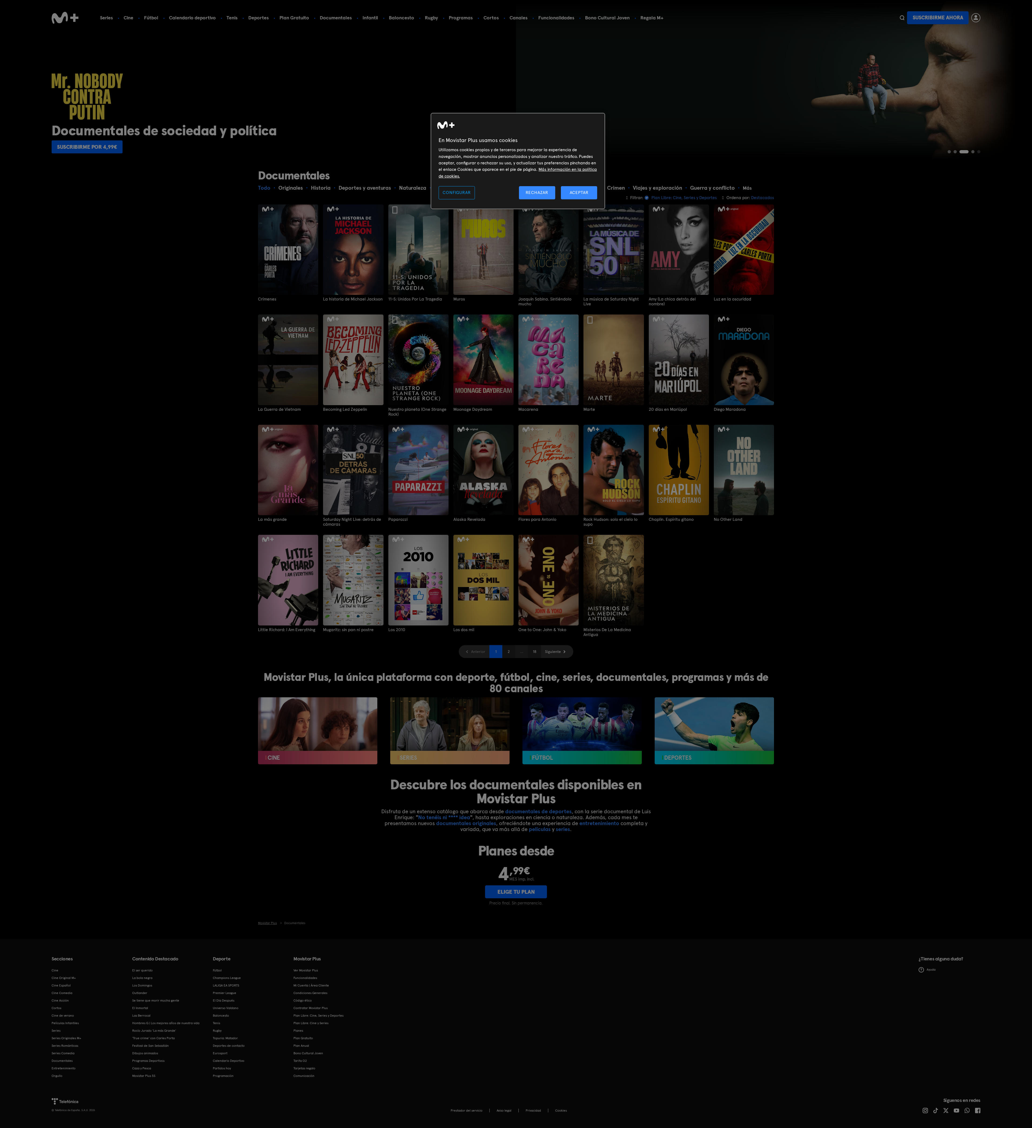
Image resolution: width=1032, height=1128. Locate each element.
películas (540, 829)
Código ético (302, 1000)
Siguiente (553, 651)
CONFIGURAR (457, 192)
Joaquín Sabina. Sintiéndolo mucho (544, 301)
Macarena (528, 409)
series (563, 829)
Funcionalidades (556, 17)
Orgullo (57, 1076)
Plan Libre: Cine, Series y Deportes (318, 1015)
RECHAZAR (537, 192)
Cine (128, 17)
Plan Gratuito (294, 17)
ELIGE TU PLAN (516, 892)
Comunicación (303, 1076)
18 (534, 651)
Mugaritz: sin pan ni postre (348, 629)
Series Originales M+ (66, 1038)
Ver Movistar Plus (305, 970)
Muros (459, 299)
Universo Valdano (225, 1008)
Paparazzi (398, 519)
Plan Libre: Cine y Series (310, 1023)
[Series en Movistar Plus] (450, 731)
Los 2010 (396, 629)
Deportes (258, 17)
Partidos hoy (222, 1068)
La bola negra (142, 978)
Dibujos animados (145, 1053)
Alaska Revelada (469, 519)
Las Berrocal (141, 1015)
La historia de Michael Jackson (353, 299)
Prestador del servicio (466, 1110)
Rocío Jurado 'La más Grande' (154, 1030)
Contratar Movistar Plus (310, 1008)
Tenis (232, 17)
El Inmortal (140, 1008)
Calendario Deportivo (228, 1061)
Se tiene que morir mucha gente (155, 1000)
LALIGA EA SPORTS (226, 985)
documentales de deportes (538, 811)
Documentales (336, 17)
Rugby (431, 17)
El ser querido (142, 970)
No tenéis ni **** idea (444, 817)
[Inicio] (65, 18)
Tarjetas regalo (304, 1068)
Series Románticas (65, 1046)
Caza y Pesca (141, 1068)
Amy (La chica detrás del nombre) (672, 301)
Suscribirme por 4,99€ (87, 147)
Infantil (370, 17)
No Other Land (728, 519)
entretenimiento (599, 823)
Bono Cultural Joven (607, 17)
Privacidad (533, 1110)
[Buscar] (902, 17)
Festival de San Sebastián (150, 1046)
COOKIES (561, 1110)
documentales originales (466, 823)
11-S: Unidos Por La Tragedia (415, 299)
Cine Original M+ (64, 978)
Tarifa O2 (300, 1061)
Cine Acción (60, 1000)
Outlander (139, 993)
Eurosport (220, 1053)
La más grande (272, 519)
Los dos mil (463, 629)
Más (747, 188)
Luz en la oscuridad (732, 299)
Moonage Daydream (472, 409)
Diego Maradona (730, 409)
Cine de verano (63, 1015)
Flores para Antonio (537, 519)
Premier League (224, 993)
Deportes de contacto (229, 1046)
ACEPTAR (579, 192)
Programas (461, 17)
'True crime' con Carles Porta (153, 1038)
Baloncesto (401, 17)
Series (106, 17)
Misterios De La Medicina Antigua (607, 632)
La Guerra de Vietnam (279, 409)
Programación (223, 1076)
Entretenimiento (64, 1068)
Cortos (491, 17)
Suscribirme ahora (938, 18)
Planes (298, 1030)
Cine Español (61, 985)
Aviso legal (504, 1110)
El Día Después (223, 1000)
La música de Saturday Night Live (611, 301)
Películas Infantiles (65, 1023)
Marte (589, 409)
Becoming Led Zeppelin (345, 409)
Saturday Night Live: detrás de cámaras (352, 522)
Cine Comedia (62, 993)
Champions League (227, 978)
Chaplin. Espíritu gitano (671, 519)
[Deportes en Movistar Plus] (714, 731)
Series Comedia (63, 1053)
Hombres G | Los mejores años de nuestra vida (165, 1023)
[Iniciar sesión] (975, 17)
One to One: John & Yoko (542, 629)
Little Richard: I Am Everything (286, 629)
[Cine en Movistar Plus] (317, 731)
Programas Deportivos (148, 1061)
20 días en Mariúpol (668, 409)
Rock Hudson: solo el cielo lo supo (610, 522)
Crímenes (267, 299)
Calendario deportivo (192, 17)
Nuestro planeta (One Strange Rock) (417, 412)
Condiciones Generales (310, 993)
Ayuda (931, 969)
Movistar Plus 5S (143, 1076)
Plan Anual (301, 1046)
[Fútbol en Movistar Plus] (582, 731)
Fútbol (151, 17)
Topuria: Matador (225, 1038)
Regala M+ (652, 17)
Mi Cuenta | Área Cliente (311, 985)
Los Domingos (142, 985)
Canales (519, 17)
